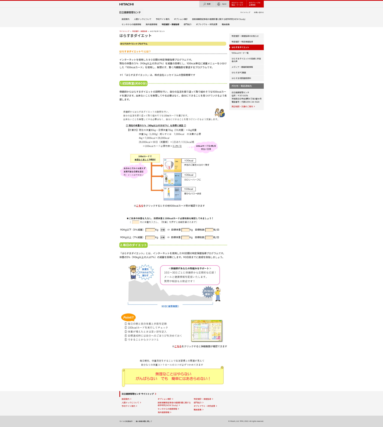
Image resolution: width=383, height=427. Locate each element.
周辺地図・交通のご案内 (242, 106)
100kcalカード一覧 (240, 53)
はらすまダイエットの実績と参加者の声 (246, 60)
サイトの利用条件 (126, 421)
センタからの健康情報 (131, 24)
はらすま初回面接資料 (241, 78)
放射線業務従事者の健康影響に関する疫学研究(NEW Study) (218, 19)
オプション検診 (181, 19)
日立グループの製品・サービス (237, 4)
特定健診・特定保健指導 (242, 42)
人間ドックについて (142, 19)
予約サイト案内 (163, 19)
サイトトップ (124, 31)
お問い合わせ (259, 12)
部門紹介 (188, 24)
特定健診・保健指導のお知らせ (245, 36)
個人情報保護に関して (144, 421)
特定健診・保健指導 (139, 31)
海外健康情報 (151, 24)
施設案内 (125, 19)
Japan (224, 4)
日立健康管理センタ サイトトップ (138, 394)
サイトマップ (245, 12)
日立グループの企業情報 (254, 4)
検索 (209, 4)
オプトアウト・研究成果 (206, 24)
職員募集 (226, 24)
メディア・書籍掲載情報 (242, 67)
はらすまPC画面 (239, 72)
